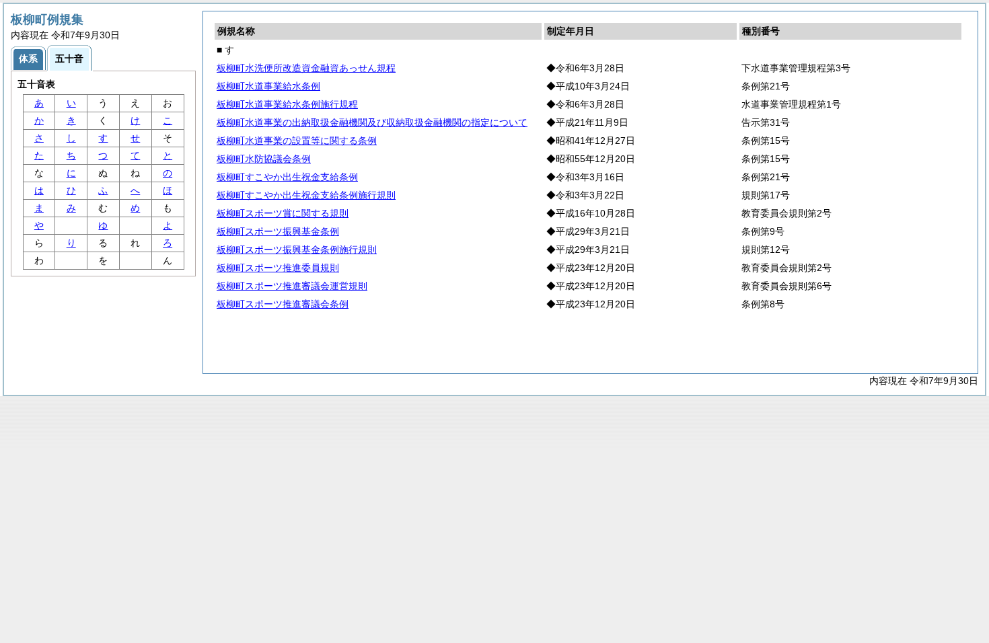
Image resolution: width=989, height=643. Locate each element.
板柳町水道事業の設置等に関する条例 (297, 140)
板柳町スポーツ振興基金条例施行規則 (297, 249)
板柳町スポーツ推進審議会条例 (283, 304)
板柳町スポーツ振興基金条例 (278, 231)
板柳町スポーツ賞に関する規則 (283, 213)
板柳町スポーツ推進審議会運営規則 (292, 285)
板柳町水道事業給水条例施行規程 (287, 104)
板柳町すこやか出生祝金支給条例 (287, 177)
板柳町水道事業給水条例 (268, 86)
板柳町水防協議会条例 (264, 158)
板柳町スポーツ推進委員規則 (278, 267)
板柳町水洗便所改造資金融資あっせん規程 (306, 68)
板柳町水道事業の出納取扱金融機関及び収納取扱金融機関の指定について (372, 122)
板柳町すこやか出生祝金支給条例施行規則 (306, 195)
